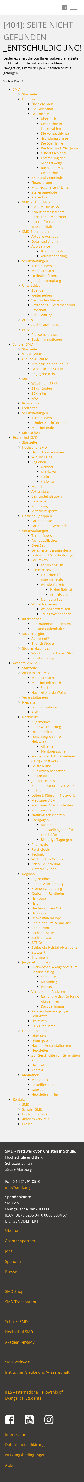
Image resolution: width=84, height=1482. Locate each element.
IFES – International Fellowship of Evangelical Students (34, 1395)
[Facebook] (9, 1419)
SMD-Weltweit (17, 1362)
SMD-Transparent (20, 1301)
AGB (9, 1465)
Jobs (9, 1251)
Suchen (64, 7)
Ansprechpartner (20, 1240)
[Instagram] (49, 1419)
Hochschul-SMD (19, 1331)
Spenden (13, 1261)
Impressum (15, 1434)
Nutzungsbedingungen (25, 1454)
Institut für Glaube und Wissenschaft (37, 1372)
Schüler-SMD (16, 1321)
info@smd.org (17, 1187)
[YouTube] (29, 1419)
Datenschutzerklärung (25, 1444)
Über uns (13, 1230)
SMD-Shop (14, 1291)
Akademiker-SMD (20, 1342)
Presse (11, 1271)
